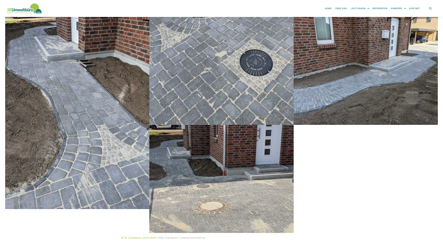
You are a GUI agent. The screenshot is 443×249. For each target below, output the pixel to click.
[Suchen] (430, 8)
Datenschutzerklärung (192, 237)
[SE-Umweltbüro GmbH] (24, 8)
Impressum (171, 237)
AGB (160, 237)
